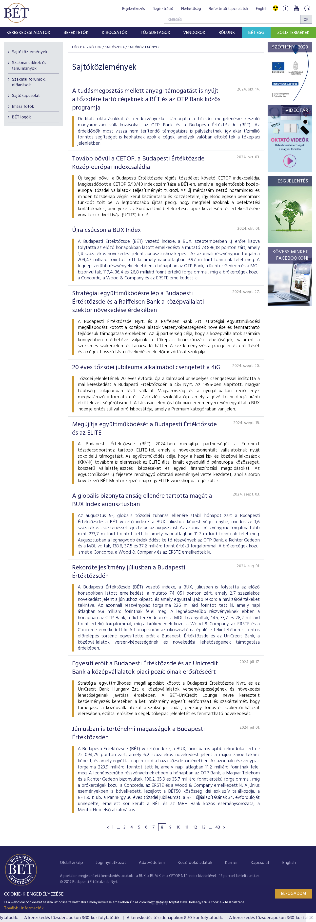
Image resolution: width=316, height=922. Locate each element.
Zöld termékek (293, 32)
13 (203, 827)
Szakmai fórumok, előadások (29, 82)
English (261, 9)
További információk (24, 908)
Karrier (231, 863)
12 (195, 827)
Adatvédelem (152, 863)
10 (178, 827)
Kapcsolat (260, 863)
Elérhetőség (191, 9)
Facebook (285, 8)
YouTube (296, 8)
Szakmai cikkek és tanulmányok (29, 65)
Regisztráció (163, 9)
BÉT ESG (256, 32)
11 (186, 827)
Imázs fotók (23, 106)
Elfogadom (293, 893)
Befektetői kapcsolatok (228, 9)
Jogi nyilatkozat (111, 863)
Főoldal (79, 47)
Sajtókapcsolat (26, 95)
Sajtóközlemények (29, 52)
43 (217, 827)
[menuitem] (28, 32)
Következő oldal (224, 827)
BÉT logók (21, 117)
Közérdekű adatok (195, 863)
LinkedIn (307, 8)
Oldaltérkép (71, 863)
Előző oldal (108, 827)
